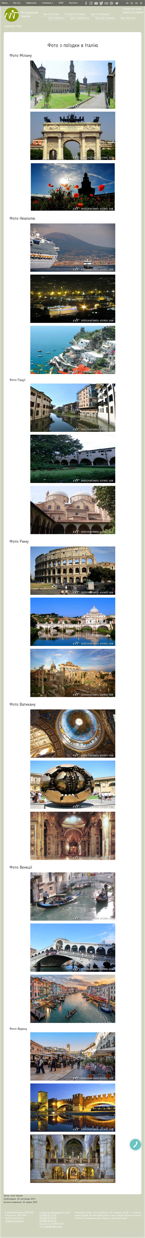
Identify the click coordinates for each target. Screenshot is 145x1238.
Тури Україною (127, 18)
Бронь (5, 3)
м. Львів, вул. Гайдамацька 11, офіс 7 (54, 1213)
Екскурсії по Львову (75, 14)
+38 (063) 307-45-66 (131, 9)
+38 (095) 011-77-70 (47, 1215)
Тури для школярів (105, 18)
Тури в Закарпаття (79, 18)
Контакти (73, 3)
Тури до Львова (51, 14)
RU (132, 3)
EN (136, 3)
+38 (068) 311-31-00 (47, 1218)
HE (141, 3)
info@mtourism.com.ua (14, 1221)
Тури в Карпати (56, 18)
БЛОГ (61, 3)
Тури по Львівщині (100, 14)
